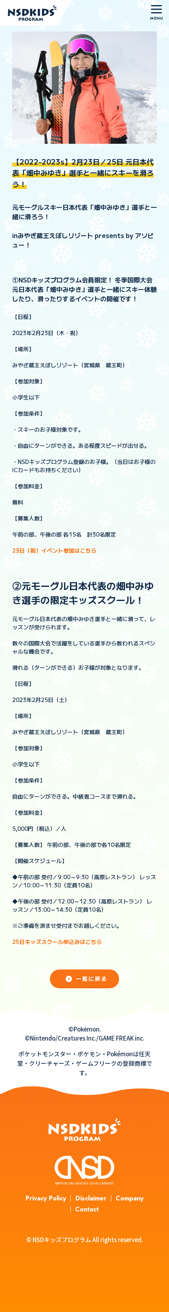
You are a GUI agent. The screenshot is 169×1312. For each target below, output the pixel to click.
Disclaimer (91, 1198)
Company (129, 1198)
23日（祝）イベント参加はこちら (54, 550)
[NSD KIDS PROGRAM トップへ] (34, 13)
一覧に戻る (92, 978)
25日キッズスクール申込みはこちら (57, 942)
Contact (87, 1209)
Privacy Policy (46, 1198)
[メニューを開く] (156, 13)
